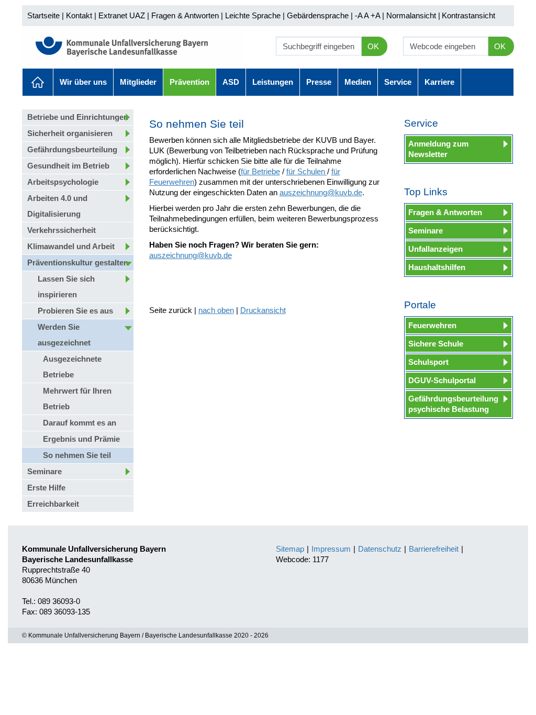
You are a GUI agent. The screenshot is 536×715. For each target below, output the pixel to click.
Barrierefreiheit (434, 548)
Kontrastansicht (468, 15)
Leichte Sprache (253, 15)
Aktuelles (37, 82)
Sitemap (290, 548)
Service (397, 81)
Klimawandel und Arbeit (71, 246)
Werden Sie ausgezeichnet (64, 334)
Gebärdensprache (318, 15)
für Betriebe (260, 171)
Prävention (189, 81)
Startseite (43, 15)
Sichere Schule (435, 343)
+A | (376, 15)
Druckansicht (263, 310)
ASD (230, 81)
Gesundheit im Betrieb (68, 165)
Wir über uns (83, 81)
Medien (357, 81)
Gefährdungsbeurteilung (72, 149)
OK (373, 46)
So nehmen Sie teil (77, 455)
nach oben (216, 310)
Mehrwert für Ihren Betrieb (77, 398)
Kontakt (79, 15)
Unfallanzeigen (435, 248)
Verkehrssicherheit (61, 230)
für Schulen (306, 171)
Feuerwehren (432, 325)
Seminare (44, 471)
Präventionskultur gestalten (77, 262)
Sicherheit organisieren (70, 133)
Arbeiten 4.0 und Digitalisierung (57, 206)
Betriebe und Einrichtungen (77, 117)
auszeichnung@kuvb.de (321, 192)
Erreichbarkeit (53, 503)
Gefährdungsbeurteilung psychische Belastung (453, 404)
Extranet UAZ (121, 15)
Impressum (331, 548)
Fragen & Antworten (185, 15)
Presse (318, 81)
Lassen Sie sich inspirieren (66, 286)
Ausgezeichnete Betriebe (72, 366)
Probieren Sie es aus (75, 310)
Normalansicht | (413, 15)
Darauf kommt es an (79, 422)
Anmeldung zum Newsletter (438, 149)
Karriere (439, 81)
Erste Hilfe (46, 487)
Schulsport (428, 362)
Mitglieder (138, 81)
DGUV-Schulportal (442, 380)
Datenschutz (379, 548)
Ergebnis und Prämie (81, 438)
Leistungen (272, 81)
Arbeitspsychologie (62, 181)
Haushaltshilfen (436, 267)
